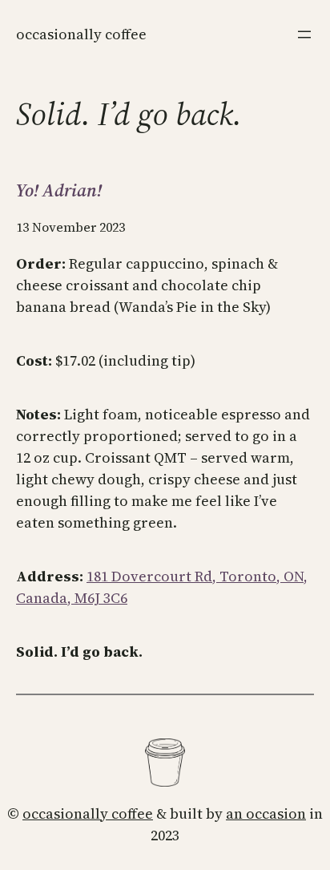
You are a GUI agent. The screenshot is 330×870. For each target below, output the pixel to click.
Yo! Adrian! (59, 190)
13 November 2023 (70, 227)
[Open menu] (304, 34)
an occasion (266, 813)
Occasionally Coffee (81, 34)
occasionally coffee (87, 813)
